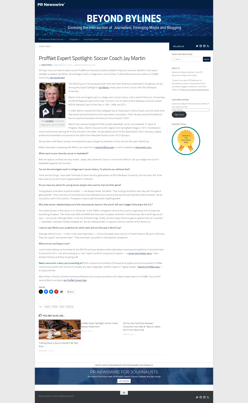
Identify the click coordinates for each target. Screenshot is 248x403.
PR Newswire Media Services (51, 39)
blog (84, 280)
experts (47, 307)
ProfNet (54, 307)
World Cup (69, 307)
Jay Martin (49, 121)
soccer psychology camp (140, 253)
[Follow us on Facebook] (200, 46)
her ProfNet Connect (73, 280)
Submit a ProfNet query (149, 266)
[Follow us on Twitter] (197, 46)
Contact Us (107, 39)
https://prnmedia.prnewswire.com (195, 90)
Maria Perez (46, 65)
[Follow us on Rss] (208, 46)
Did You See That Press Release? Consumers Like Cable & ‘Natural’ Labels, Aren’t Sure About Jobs (142, 326)
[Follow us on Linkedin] (204, 46)
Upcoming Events (91, 39)
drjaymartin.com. (143, 147)
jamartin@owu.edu (104, 147)
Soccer (62, 307)
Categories (73, 39)
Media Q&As (45, 46)
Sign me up (179, 114)
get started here (57, 77)
